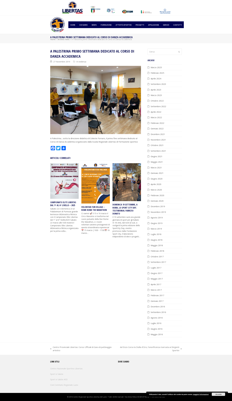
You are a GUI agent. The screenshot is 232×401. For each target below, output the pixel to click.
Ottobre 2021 (157, 145)
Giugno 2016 (156, 328)
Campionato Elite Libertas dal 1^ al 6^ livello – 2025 (63, 204)
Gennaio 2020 (157, 200)
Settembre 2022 (158, 106)
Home (53, 39)
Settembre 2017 (158, 262)
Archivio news (64, 39)
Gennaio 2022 (157, 128)
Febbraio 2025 (157, 73)
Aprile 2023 (156, 89)
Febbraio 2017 (157, 295)
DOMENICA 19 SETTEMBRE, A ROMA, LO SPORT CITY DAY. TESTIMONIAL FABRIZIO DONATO (125, 209)
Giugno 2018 (156, 239)
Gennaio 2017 (157, 301)
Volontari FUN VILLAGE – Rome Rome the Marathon (94, 208)
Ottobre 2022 (157, 100)
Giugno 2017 (156, 273)
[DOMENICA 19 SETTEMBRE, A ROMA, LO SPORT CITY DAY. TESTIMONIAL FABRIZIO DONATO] (127, 182)
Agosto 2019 (157, 217)
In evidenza (81, 61)
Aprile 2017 (156, 284)
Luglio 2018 (156, 234)
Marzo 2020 (156, 189)
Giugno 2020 (156, 178)
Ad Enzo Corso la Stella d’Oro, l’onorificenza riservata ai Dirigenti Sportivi (148, 349)
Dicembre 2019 (158, 206)
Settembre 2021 (158, 150)
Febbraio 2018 (157, 250)
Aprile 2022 (156, 112)
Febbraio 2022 (157, 123)
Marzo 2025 (156, 67)
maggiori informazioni (201, 394)
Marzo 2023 (156, 95)
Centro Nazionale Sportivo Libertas (66, 368)
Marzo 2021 (156, 167)
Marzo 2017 (156, 289)
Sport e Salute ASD (59, 379)
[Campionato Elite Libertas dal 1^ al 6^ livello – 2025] (64, 180)
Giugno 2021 (156, 156)
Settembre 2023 (158, 84)
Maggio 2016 (157, 334)
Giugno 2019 (156, 223)
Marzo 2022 (156, 117)
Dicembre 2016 (158, 306)
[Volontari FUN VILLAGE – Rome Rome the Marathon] (95, 183)
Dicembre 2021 (158, 134)
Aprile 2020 (156, 184)
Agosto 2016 (157, 317)
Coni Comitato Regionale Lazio (64, 385)
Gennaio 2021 (157, 173)
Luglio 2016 (156, 323)
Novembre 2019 (158, 212)
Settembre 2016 (158, 312)
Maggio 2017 (157, 278)
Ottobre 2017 (157, 256)
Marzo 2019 (156, 228)
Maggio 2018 (157, 245)
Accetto (218, 394)
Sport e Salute (56, 374)
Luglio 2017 (156, 267)
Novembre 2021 (158, 139)
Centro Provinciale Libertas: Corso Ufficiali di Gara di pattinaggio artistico (81, 349)
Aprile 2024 (156, 78)
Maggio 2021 (157, 162)
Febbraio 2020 (157, 195)
